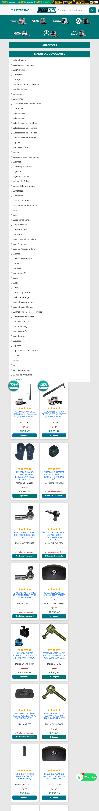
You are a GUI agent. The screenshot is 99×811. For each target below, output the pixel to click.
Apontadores (19, 336)
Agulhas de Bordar (21, 147)
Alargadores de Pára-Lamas (26, 157)
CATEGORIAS (21, 10)
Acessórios (18, 99)
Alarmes (17, 161)
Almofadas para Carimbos (25, 205)
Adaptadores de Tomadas (25, 132)
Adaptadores (19, 113)
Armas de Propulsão (22, 374)
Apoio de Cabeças (21, 321)
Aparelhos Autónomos (23, 302)
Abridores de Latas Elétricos (26, 84)
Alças (15, 210)
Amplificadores (20, 229)
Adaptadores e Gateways (24, 137)
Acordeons (18, 108)
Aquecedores (19, 341)
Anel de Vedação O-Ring (24, 249)
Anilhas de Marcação (22, 258)
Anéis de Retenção (21, 297)
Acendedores (19, 94)
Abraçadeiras (19, 74)
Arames (16, 355)
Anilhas (16, 253)
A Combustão (19, 60)
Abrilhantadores (20, 89)
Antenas (17, 263)
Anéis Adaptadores (22, 292)
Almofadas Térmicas (22, 200)
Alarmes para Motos (22, 166)
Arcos (16, 360)
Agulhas (17, 142)
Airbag (16, 152)
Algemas (17, 171)
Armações (18, 379)
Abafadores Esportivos (23, 65)
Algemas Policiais (21, 176)
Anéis (15, 278)
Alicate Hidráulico (21, 181)
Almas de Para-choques (24, 186)
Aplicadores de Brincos (23, 316)
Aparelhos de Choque (23, 307)
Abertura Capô (20, 69)
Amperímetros (20, 224)
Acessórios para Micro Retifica (27, 103)
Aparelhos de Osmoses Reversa (27, 312)
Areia (15, 365)
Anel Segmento (20, 244)
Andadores (18, 234)
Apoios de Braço (20, 326)
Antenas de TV (19, 273)
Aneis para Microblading (24, 239)
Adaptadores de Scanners (25, 128)
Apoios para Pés (20, 331)
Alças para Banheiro (22, 220)
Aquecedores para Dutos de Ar (27, 350)
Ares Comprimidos (21, 370)
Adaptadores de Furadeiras (25, 123)
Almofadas (18, 190)
